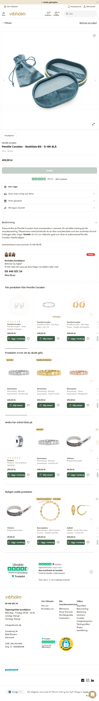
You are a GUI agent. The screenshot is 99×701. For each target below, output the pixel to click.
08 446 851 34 (13, 271)
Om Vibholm (12, 6)
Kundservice (76, 6)
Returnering (82, 608)
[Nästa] (95, 80)
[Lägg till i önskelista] (94, 35)
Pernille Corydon (9, 142)
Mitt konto (90, 6)
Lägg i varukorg (18, 338)
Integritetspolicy (84, 621)
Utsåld (49, 170)
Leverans (81, 614)
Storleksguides (66, 614)
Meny (3, 15)
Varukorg (56, 14)
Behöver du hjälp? (88, 22)
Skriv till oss (10, 275)
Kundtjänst (9, 135)
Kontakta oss (47, 608)
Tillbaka (8, 22)
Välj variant (47, 338)
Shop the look (66, 611)
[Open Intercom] (92, 694)
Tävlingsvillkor (83, 624)
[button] (49, 193)
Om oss (44, 605)
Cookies (80, 618)
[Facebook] (82, 680)
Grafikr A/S (87, 691)
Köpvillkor (81, 605)
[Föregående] (3, 80)
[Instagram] (87, 680)
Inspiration (64, 618)
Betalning (81, 611)
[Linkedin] (92, 680)
